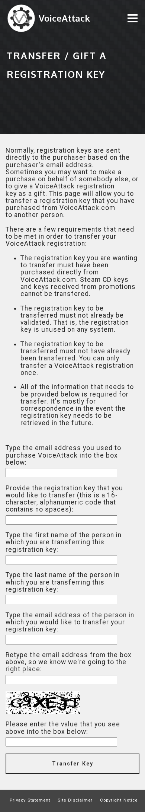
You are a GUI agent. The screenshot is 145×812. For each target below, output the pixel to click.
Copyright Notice (119, 800)
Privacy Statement (30, 800)
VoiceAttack (64, 18)
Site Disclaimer (75, 800)
